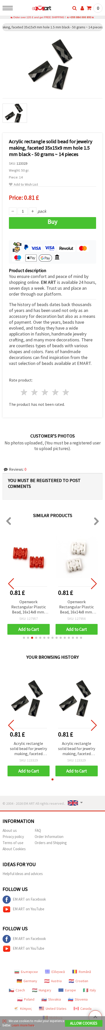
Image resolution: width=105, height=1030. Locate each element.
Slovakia (54, 999)
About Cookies (14, 848)
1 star (24, 392)
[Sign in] (82, 8)
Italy (93, 990)
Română (85, 971)
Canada (85, 1008)
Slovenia (81, 999)
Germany (30, 981)
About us (10, 830)
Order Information (49, 836)
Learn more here (23, 1025)
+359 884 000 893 (80, 17)
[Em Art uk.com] (33, 9)
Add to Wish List (26, 184)
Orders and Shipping (51, 842)
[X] (4, 1021)
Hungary (45, 990)
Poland (29, 999)
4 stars (55, 392)
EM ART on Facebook (29, 899)
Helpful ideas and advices (23, 873)
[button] (24, 638)
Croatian (81, 981)
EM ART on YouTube (28, 908)
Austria (56, 981)
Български (29, 971)
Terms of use (13, 842)
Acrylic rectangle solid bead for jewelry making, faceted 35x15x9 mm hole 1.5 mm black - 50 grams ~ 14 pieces (28, 749)
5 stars (66, 392)
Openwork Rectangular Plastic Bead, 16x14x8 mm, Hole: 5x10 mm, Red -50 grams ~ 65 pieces (28, 607)
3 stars (45, 392)
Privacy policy (13, 836)
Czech (20, 990)
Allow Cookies (83, 1023)
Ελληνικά (58, 971)
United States (56, 1008)
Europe (70, 990)
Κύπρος (26, 1008)
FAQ (38, 830)
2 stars (35, 392)
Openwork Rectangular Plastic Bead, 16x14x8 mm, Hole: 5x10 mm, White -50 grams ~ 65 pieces (76, 607)
